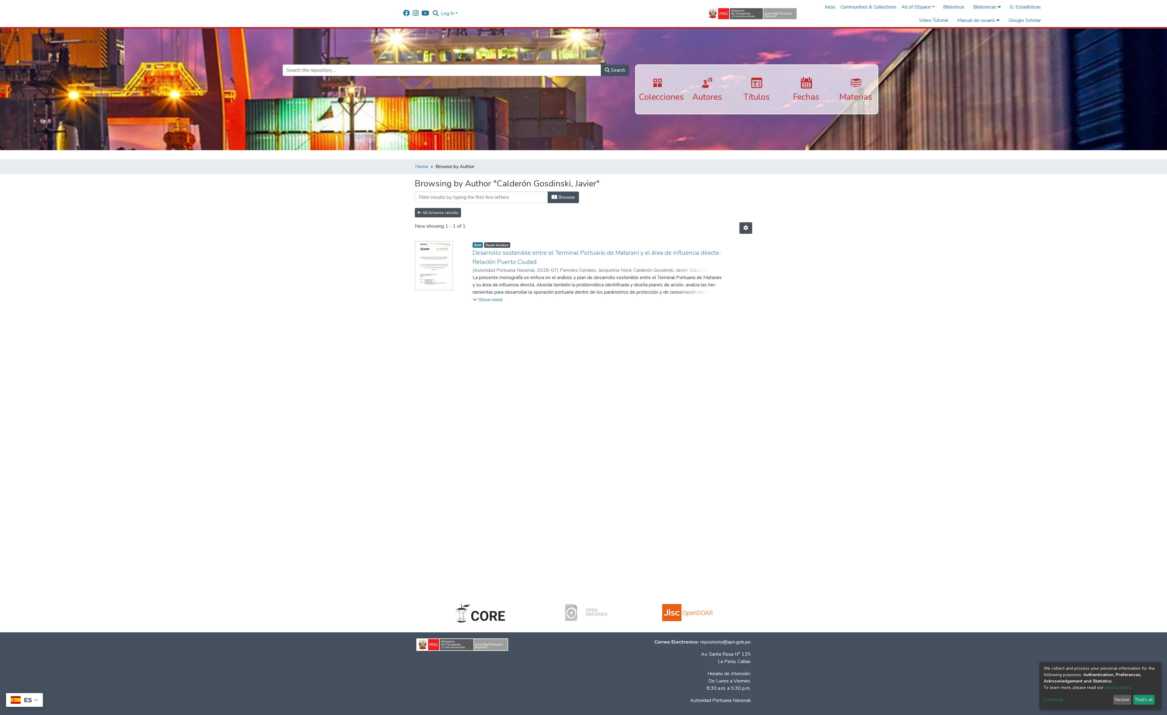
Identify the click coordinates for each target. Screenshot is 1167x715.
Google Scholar (1025, 20)
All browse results (439, 213)
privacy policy (1118, 687)
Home (421, 166)
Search (617, 70)
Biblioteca (953, 7)
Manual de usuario (977, 20)
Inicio (830, 7)
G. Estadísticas (1025, 7)
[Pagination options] (745, 228)
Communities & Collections (869, 7)
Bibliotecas (985, 7)
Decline (1122, 700)
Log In (447, 13)
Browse (566, 197)
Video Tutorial (933, 20)
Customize (1053, 700)
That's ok (1144, 700)
